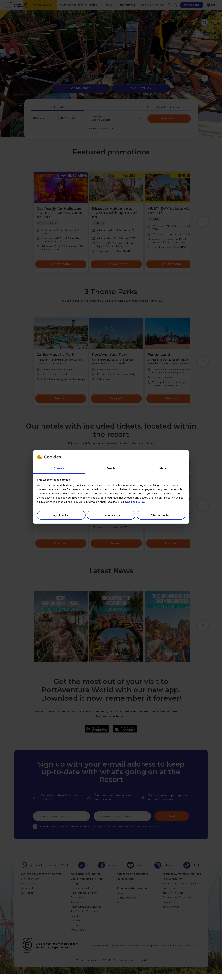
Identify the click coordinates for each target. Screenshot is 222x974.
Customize (109, 515)
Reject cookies (61, 515)
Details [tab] (111, 468)
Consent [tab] (59, 468)
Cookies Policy (134, 501)
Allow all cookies (161, 515)
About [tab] (163, 468)
